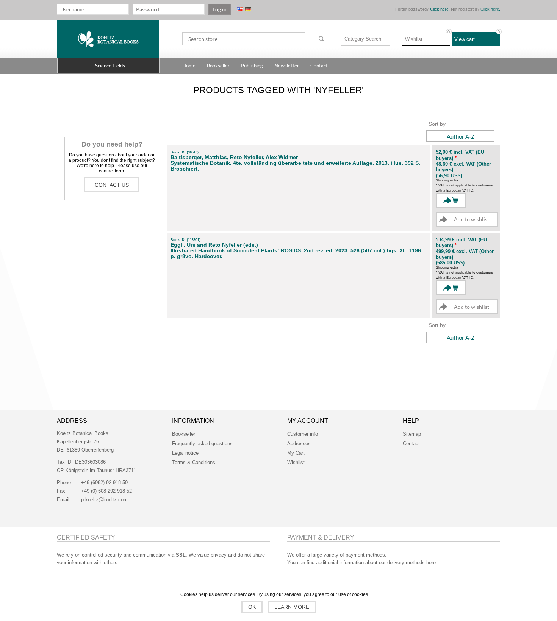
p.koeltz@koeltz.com (104, 499)
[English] (240, 9)
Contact (411, 443)
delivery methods (406, 562)
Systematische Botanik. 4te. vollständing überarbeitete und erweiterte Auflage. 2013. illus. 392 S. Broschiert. (295, 166)
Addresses (299, 443)
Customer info (302, 434)
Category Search (362, 39)
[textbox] (243, 38)
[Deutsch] (248, 9)
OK (252, 607)
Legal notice (185, 453)
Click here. (440, 9)
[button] (108, 65)
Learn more (291, 607)
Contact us (112, 185)
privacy (219, 555)
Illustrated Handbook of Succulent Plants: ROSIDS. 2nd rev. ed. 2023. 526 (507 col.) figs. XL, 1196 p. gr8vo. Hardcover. (296, 253)
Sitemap (412, 434)
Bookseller (183, 434)
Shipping (442, 180)
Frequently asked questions (202, 443)
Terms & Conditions (193, 462)
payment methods (365, 555)
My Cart (296, 453)
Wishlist (296, 462)
